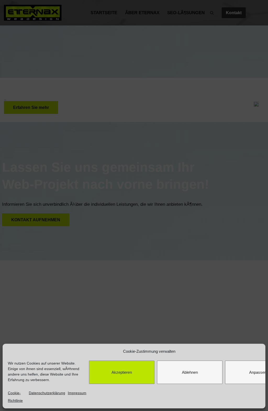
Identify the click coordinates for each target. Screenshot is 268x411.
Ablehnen (190, 372)
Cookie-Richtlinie (15, 397)
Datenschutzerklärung (47, 393)
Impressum (77, 393)
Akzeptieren (121, 372)
